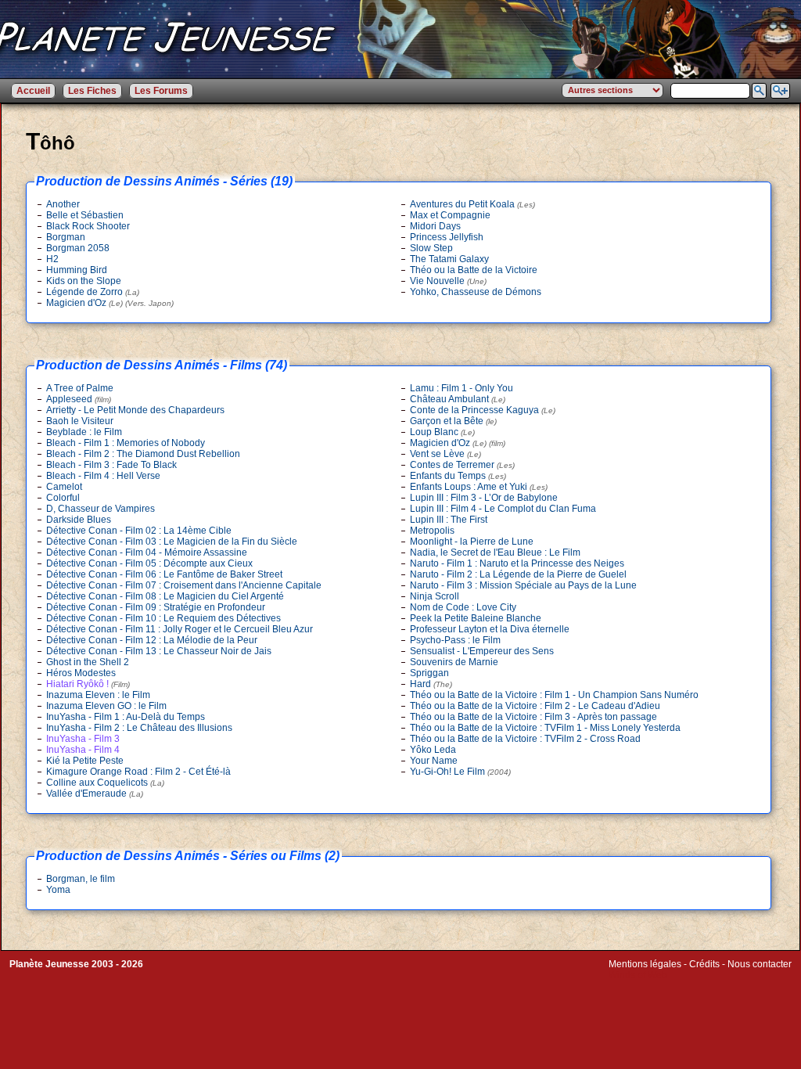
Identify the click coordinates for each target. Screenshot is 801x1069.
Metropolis (432, 530)
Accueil (33, 90)
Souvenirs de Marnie (454, 662)
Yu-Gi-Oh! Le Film (460, 771)
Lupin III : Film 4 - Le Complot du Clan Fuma (503, 508)
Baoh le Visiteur (79, 421)
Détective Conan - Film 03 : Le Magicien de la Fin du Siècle (171, 541)
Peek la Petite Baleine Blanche (475, 618)
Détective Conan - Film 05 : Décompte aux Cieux (149, 563)
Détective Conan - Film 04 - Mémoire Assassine (146, 552)
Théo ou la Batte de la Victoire (473, 270)
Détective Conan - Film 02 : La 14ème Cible (139, 530)
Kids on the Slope (83, 280)
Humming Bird (76, 270)
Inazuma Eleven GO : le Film (106, 705)
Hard (431, 683)
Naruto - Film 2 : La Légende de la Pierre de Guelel (518, 574)
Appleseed (78, 399)
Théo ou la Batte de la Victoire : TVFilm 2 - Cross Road (525, 738)
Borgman (65, 237)
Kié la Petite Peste (85, 760)
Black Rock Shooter (88, 226)
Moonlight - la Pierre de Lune (471, 541)
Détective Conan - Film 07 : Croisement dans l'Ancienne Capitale (183, 585)
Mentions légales (645, 964)
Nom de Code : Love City (463, 607)
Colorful (63, 497)
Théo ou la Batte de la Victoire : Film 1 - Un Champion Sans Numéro (554, 694)
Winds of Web (638, 975)
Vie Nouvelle (448, 280)
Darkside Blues (78, 519)
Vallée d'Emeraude (94, 793)
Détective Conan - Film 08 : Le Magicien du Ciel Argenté (165, 596)
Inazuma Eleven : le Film (98, 694)
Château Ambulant (457, 399)
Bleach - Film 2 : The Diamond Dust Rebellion (143, 453)
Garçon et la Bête (453, 421)
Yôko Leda (433, 749)
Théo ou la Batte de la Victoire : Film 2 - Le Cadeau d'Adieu (535, 705)
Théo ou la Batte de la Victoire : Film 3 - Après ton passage (533, 716)
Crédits (704, 964)
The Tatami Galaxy (449, 259)
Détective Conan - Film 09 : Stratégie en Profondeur (155, 607)
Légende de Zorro (92, 291)
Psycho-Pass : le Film (455, 640)
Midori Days (435, 226)
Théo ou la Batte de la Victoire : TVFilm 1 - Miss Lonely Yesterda (545, 727)
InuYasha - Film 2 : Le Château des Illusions (139, 727)
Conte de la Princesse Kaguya (482, 410)
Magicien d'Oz (110, 302)
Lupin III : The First (448, 519)
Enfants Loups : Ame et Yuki (479, 486)
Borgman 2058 (78, 248)
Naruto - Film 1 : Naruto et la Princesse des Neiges (517, 563)
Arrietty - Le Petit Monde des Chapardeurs (135, 410)
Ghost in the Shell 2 (87, 662)
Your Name (434, 760)
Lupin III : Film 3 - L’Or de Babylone (484, 497)
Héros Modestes (81, 673)
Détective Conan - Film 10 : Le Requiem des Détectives (163, 618)
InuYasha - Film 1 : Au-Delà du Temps (125, 716)
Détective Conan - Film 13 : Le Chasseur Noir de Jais (158, 651)
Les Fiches (92, 90)
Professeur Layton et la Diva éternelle (489, 629)
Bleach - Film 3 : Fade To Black (111, 464)
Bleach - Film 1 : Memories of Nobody (125, 442)
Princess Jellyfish (446, 237)
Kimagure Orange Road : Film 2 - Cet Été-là (138, 771)
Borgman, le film (80, 878)
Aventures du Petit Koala (472, 204)
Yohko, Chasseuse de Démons (475, 291)
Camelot (64, 486)
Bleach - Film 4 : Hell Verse (103, 475)
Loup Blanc (442, 432)
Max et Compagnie (450, 215)
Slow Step (431, 248)
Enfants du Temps (458, 475)
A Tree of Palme (79, 388)
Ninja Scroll (434, 596)
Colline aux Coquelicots (105, 782)
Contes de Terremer (462, 464)
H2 (52, 259)
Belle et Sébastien (85, 215)
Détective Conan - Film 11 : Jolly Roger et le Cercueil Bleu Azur (179, 629)
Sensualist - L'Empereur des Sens (482, 651)
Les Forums (161, 90)
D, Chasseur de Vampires (100, 508)
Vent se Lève (445, 453)
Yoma (58, 889)
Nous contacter (759, 964)
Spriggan (429, 673)
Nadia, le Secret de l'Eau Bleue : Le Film (495, 552)
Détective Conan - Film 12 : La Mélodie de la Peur (151, 640)
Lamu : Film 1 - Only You (461, 388)
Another (63, 204)
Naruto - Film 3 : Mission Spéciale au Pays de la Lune (523, 585)
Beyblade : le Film (84, 432)
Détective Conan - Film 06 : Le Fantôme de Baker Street (164, 574)
